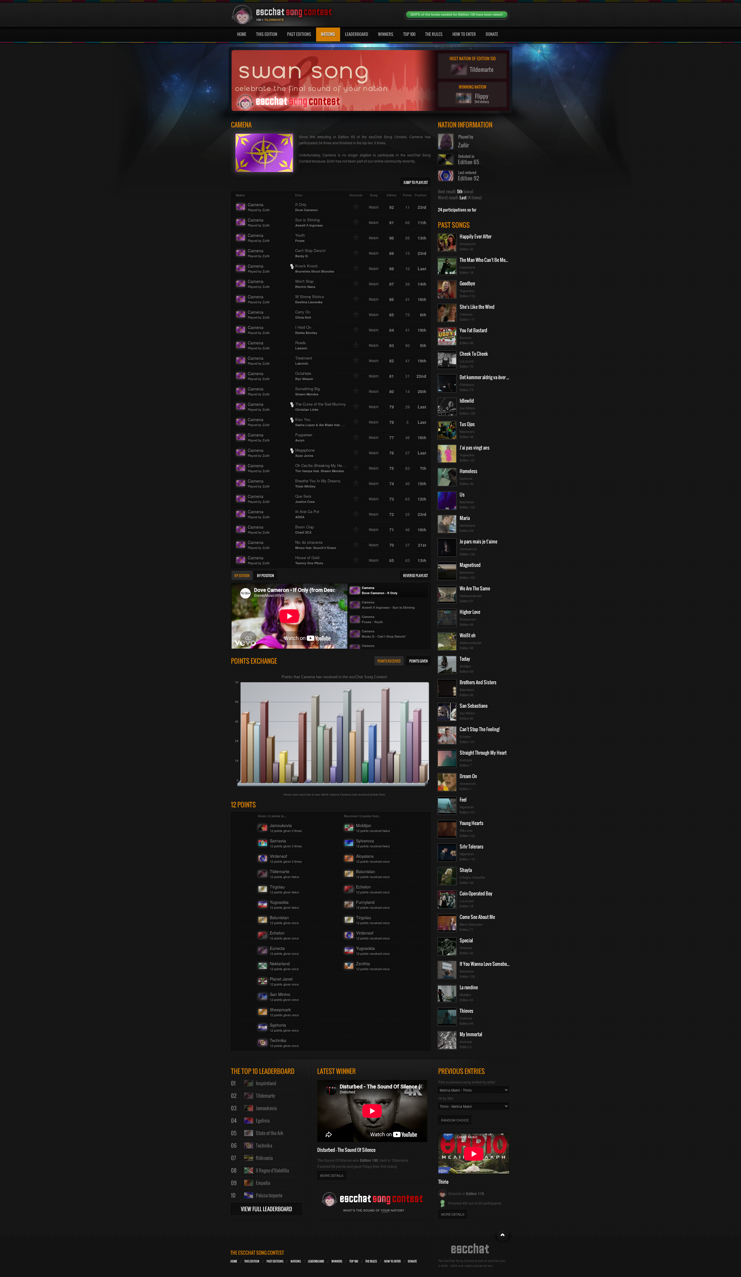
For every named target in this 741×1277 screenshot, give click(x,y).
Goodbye (467, 283)
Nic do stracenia (315, 544)
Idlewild (467, 400)
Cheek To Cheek (474, 353)
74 (391, 483)
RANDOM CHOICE (455, 1120)
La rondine (469, 987)
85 (391, 315)
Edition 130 (369, 1160)
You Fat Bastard (473, 330)
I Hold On (306, 329)
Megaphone (305, 452)
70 (391, 545)
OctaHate (304, 376)
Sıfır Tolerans (471, 846)
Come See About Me (477, 916)
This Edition (266, 34)
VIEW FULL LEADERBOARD (266, 1209)
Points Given (418, 660)
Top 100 (409, 34)
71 (391, 529)
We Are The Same (475, 588)
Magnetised (470, 564)
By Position (265, 575)
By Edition (242, 575)
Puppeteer (303, 437)
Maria (465, 518)
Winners (385, 34)
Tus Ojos (467, 424)
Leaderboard (356, 34)
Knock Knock (314, 268)
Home (241, 34)
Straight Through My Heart (483, 752)
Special (466, 940)
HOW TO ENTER (392, 1261)
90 (391, 238)
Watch (374, 207)
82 (391, 361)
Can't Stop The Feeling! (480, 729)
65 (391, 560)
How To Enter (464, 34)
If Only (306, 207)
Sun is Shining (309, 222)
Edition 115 (475, 1193)
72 (391, 514)
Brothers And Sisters (478, 682)
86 (391, 299)
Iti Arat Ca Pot (307, 514)
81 (391, 376)
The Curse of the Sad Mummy (320, 406)
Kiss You (324, 422)
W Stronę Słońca (309, 299)
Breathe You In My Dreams (318, 483)
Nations (328, 34)
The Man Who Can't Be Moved (486, 259)
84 (391, 330)
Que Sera (305, 498)
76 (391, 453)
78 (391, 422)
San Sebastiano (473, 705)
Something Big (307, 391)
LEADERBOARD (316, 1261)
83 (391, 345)
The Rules (434, 34)
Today (465, 658)
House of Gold (309, 560)
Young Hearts (471, 823)
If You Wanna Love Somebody (485, 963)
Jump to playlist (415, 182)
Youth (300, 237)
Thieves (466, 1010)
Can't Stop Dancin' (310, 253)
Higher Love (470, 611)
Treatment (303, 360)
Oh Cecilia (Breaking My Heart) (321, 468)
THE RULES (371, 1261)
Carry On (303, 314)
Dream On (468, 776)
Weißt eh (468, 635)
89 (391, 253)
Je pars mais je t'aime (478, 541)
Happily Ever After (475, 236)
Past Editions (299, 34)
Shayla (466, 869)
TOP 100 (353, 1261)
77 (391, 437)
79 (391, 407)
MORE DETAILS (331, 1175)
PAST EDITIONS (275, 1261)
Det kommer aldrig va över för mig (489, 377)
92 (391, 207)
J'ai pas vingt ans (474, 447)
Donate (492, 34)
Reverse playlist (415, 575)
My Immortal (471, 1034)
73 (391, 499)
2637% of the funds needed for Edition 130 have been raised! (456, 14)
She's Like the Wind (477, 306)
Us (462, 494)
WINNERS (336, 1261)
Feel (463, 799)
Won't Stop (305, 283)
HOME (233, 1261)
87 (391, 284)
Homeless (468, 471)
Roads (301, 345)
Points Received (389, 660)
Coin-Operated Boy (476, 893)
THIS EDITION (251, 1261)
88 (391, 268)
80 (391, 391)
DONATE (412, 1261)
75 (391, 468)
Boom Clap (304, 529)
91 (391, 222)
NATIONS (296, 1261)
